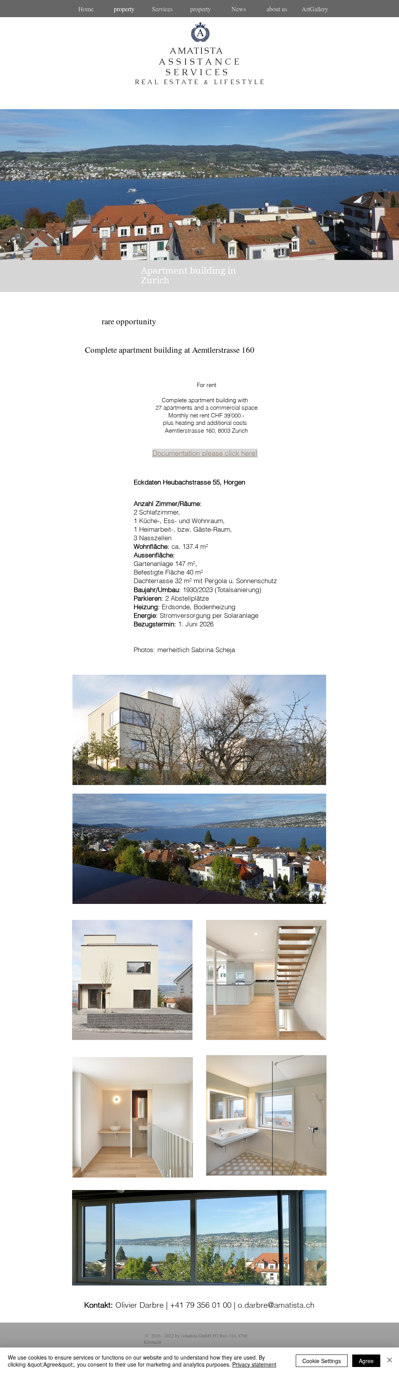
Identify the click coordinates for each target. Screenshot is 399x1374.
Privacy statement (254, 1364)
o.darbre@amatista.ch (276, 1305)
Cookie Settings (321, 1361)
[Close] (389, 1361)
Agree (366, 1361)
